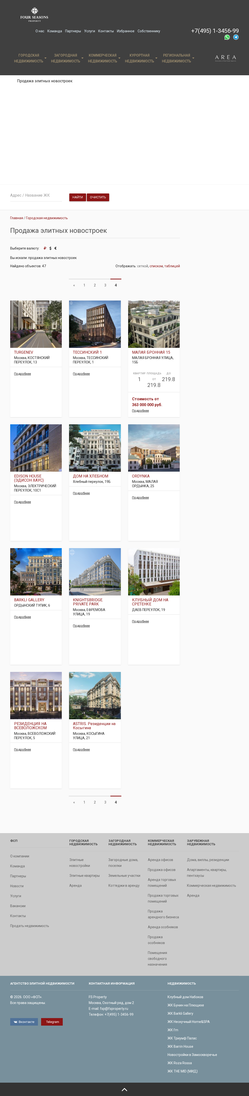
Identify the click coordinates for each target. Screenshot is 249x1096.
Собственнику (149, 31)
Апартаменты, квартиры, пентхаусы (207, 873)
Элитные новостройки (79, 863)
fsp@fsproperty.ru (114, 1009)
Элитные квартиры (84, 876)
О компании (19, 856)
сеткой (142, 266)
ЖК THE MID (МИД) (183, 1071)
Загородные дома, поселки (123, 863)
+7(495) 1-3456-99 (215, 30)
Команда (54, 31)
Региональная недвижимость (176, 58)
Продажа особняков (156, 940)
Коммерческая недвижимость (102, 58)
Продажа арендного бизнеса (163, 914)
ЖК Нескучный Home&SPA (189, 1022)
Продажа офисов (162, 870)
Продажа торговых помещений (163, 898)
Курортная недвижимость (139, 58)
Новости (17, 886)
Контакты (106, 31)
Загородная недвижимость (65, 58)
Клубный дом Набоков (185, 997)
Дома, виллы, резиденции (208, 860)
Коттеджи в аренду (124, 885)
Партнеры (73, 31)
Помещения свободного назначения (157, 958)
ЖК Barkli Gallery (180, 1013)
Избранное (125, 31)
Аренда (75, 885)
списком (156, 266)
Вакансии (18, 906)
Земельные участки (124, 876)
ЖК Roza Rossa (180, 1063)
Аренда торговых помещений (162, 882)
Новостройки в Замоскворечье (192, 1055)
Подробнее (22, 374)
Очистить (98, 197)
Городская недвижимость (28, 58)
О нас (40, 31)
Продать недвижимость (29, 926)
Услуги (89, 31)
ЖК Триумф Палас (182, 1038)
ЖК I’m (173, 1030)
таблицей (172, 266)
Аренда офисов (160, 860)
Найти (77, 197)
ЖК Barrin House (180, 1046)
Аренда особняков (163, 927)
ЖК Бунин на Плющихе (186, 1005)
